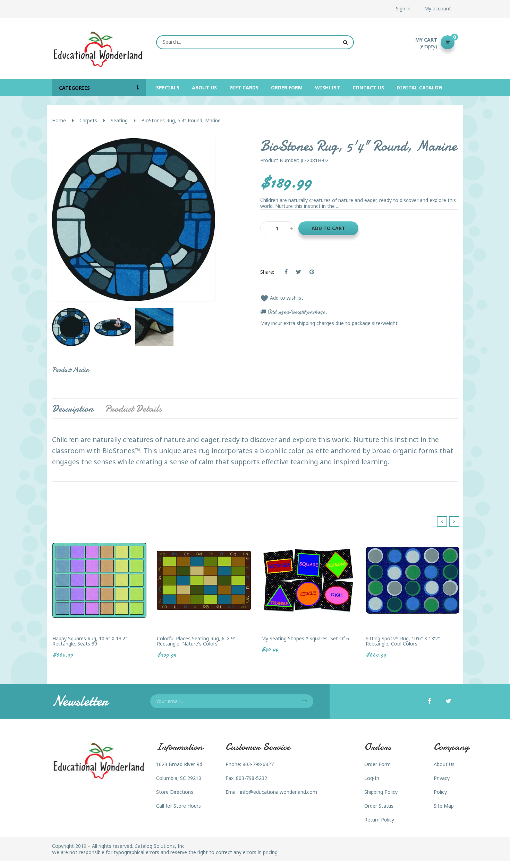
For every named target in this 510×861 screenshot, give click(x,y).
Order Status (378, 805)
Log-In (371, 778)
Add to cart (328, 228)
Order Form (377, 764)
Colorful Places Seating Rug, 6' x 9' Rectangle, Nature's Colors (196, 641)
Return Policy (379, 819)
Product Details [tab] (133, 408)
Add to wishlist (281, 298)
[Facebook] (429, 702)
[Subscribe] (304, 701)
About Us (444, 764)
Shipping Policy (381, 792)
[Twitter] (448, 702)
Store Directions (174, 792)
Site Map (444, 805)
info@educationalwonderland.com (278, 792)
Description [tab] (72, 408)
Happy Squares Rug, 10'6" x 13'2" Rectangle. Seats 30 (89, 641)
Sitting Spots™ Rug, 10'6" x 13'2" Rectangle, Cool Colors (403, 641)
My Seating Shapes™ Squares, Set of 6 (305, 638)
